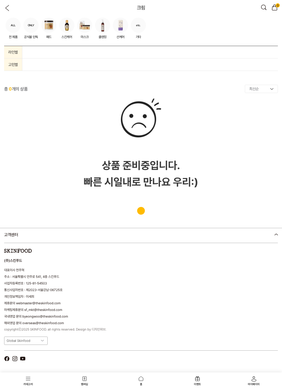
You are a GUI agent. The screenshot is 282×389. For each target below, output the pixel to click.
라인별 (13, 52)
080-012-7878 (32, 249)
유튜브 (22, 358)
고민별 (13, 64)
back (7, 8)
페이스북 (6, 358)
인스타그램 (14, 358)
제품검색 (264, 7)
